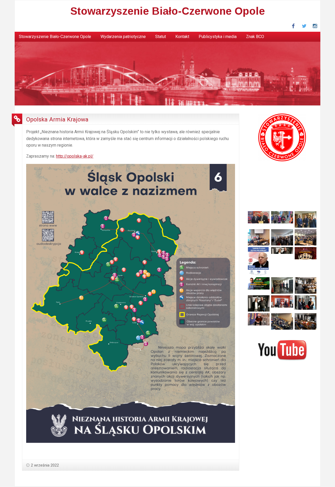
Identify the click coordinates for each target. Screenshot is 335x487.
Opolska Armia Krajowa (57, 119)
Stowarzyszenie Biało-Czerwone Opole (167, 11)
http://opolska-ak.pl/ (74, 156)
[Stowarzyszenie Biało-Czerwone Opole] (167, 73)
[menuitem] (55, 37)
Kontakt (182, 36)
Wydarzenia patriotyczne (123, 36)
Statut (160, 36)
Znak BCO (255, 36)
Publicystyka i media (218, 36)
